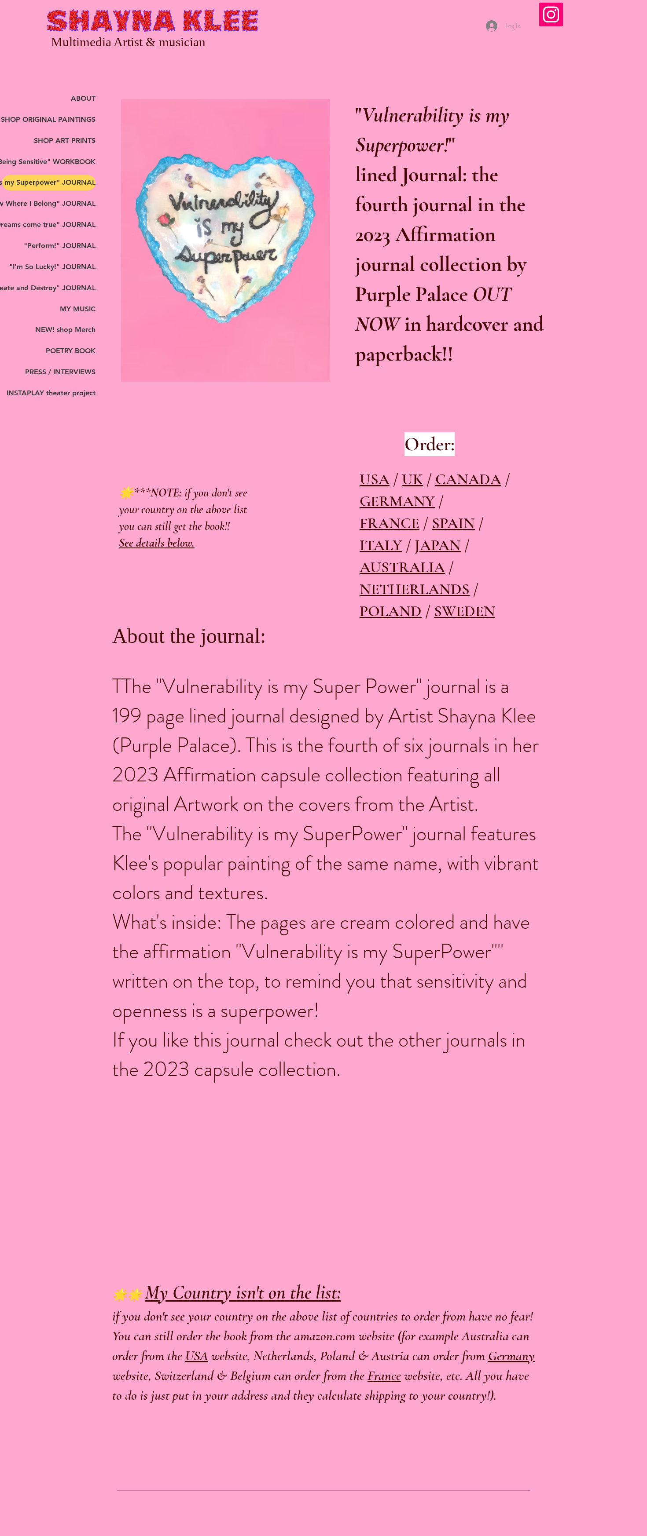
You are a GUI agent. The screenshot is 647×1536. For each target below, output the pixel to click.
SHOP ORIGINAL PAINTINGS (49, 119)
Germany (511, 1355)
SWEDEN (464, 611)
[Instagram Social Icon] (551, 14)
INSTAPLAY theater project (51, 393)
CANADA (468, 479)
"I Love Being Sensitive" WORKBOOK (49, 161)
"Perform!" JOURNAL (60, 245)
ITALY (381, 545)
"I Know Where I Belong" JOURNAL (49, 203)
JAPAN (438, 545)
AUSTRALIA (402, 567)
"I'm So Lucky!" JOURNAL (52, 267)
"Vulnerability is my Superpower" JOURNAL (49, 182)
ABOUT (83, 98)
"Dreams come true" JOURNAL (49, 224)
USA (375, 479)
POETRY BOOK (71, 351)
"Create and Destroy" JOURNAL (49, 288)
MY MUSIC (78, 309)
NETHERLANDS (415, 589)
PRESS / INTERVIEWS (60, 372)
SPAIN (453, 523)
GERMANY (397, 501)
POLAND (391, 611)
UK (412, 479)
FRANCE (389, 523)
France (384, 1375)
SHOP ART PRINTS (65, 140)
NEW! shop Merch (65, 329)
